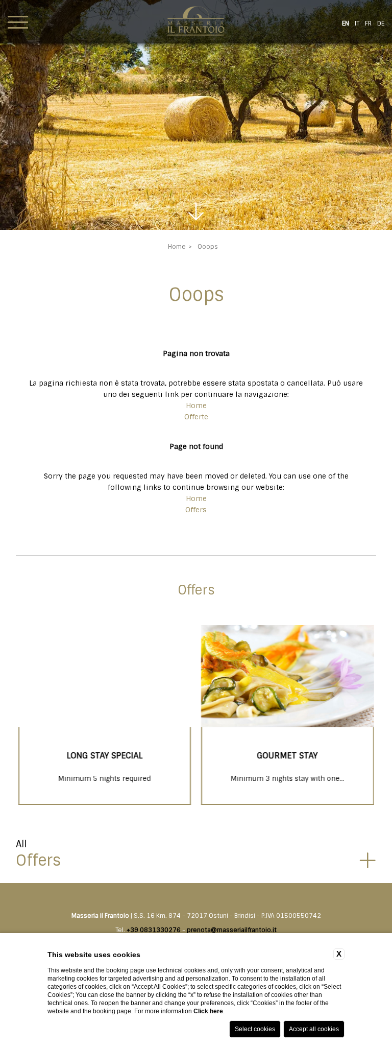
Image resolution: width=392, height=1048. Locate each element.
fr (368, 23)
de (380, 23)
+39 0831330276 (154, 930)
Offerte (196, 416)
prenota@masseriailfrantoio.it (232, 930)
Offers (196, 509)
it (357, 23)
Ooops (208, 247)
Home (177, 247)
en (345, 23)
